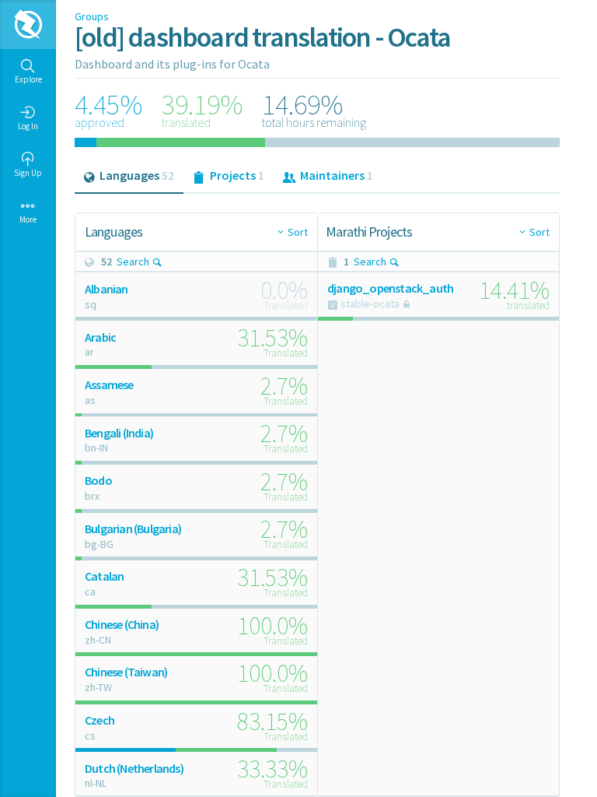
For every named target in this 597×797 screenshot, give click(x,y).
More (28, 219)
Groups (92, 16)
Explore (28, 79)
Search (133, 262)
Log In (28, 126)
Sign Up (28, 172)
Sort (298, 232)
